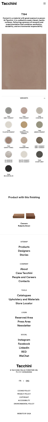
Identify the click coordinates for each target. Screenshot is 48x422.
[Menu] (44, 3)
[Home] (9, 3)
